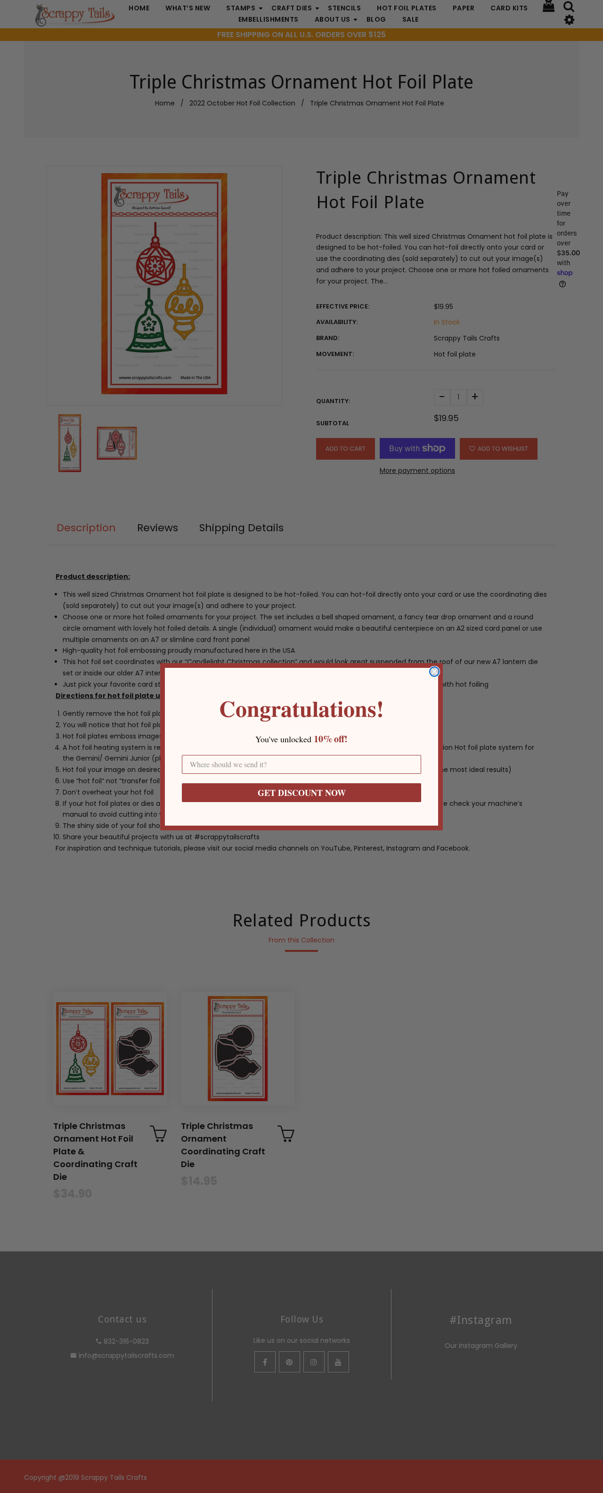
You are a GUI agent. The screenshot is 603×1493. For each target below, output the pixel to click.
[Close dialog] (434, 671)
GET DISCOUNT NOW (302, 793)
